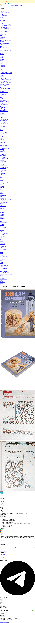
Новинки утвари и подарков (4, 32)
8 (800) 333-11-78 (2, 11)
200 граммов (2, 212)
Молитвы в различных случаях (4, 43)
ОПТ (0, 18)
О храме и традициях (3, 68)
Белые (1, 189)
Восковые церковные (3, 206)
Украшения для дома (3, 252)
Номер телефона (2, 613)
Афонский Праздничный (3, 216)
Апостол (1, 38)
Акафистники (2, 89)
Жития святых (2, 58)
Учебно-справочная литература (4, 83)
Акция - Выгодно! (2, 26)
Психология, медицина (3, 81)
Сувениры (1, 251)
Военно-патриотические (3, 99)
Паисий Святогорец (3, 154)
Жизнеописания (2, 65)
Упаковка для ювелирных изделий (5, 226)
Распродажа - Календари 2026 (4, 28)
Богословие (1, 56)
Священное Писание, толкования (5, 273)
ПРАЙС (1, 280)
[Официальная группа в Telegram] (17, 595)
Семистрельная (2, 139)
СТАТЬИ (1, 22)
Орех (0, 191)
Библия (1, 35)
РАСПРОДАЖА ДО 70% (3, 15)
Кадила (1, 176)
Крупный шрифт (2, 113)
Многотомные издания (3, 106)
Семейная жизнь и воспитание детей (5, 79)
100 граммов (2, 210)
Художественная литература (4, 123)
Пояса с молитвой (2, 204)
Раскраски (1, 129)
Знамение (1, 138)
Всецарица (1, 140)
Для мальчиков (2, 196)
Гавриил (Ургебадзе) (3, 100)
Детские (1, 95)
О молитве (1, 44)
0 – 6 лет (1, 116)
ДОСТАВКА (2, 16)
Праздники (1, 69)
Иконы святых (2, 149)
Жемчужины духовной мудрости (5, 101)
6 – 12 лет (1, 117)
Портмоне (1, 240)
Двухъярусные (2, 186)
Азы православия (2, 66)
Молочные (1, 190)
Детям (1, 250)
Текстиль (1, 177)
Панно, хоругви (2, 173)
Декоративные (2, 208)
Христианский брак (3, 80)
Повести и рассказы (3, 122)
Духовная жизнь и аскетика (4, 90)
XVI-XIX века (2, 62)
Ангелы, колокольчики (3, 249)
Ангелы (1, 229)
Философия (1, 57)
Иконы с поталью (2, 166)
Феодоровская (2, 144)
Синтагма (3, 497)
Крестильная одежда (3, 194)
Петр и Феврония (2, 157)
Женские (1, 239)
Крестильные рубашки (3, 197)
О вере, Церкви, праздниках (4, 119)
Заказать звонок (2, 616)
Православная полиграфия (4, 233)
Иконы (1, 260)
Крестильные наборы (3, 195)
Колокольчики (2, 230)
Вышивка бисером (2, 244)
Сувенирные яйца (2, 232)
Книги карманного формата (4, 96)
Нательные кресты (2, 223)
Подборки (1, 98)
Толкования (1, 55)
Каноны (1, 42)
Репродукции (2, 76)
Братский (1, 217)
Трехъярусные (2, 187)
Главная (1, 284)
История (1, 77)
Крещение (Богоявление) (3, 254)
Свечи (1, 205)
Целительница (2, 147)
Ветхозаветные (2, 59)
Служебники (2, 51)
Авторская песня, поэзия (3, 268)
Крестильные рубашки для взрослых (5, 201)
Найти (10, 24)
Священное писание (3, 34)
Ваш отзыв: (1, 543)
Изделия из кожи (2, 236)
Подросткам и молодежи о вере (4, 104)
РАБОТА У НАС (2, 20)
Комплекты (1, 97)
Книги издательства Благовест (4, 84)
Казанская (1, 135)
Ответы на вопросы (3, 94)
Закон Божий (2, 39)
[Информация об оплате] (17, 531)
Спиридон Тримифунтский (4, 150)
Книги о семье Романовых (4, 109)
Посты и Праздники (3, 93)
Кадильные (1, 207)
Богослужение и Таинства (4, 92)
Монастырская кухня (3, 110)
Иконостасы (2, 188)
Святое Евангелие (2, 37)
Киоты (1, 220)
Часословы (1, 53)
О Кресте (1, 103)
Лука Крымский (2, 153)
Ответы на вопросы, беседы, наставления (6, 72)
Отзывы (1, 540)
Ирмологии (1, 45)
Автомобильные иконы (3, 172)
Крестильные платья (3, 198)
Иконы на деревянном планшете (4, 163)
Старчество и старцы (3, 107)
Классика (1, 130)
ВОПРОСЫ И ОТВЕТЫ (3, 17)
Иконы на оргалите (3, 169)
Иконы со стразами (3, 168)
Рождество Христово (3, 247)
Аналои (1, 175)
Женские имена (2, 160)
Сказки (1, 127)
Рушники (1, 203)
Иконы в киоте (2, 164)
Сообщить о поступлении (2, 515)
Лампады (1, 180)
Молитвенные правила (3, 47)
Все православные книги (3, 33)
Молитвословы (2, 41)
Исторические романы (3, 108)
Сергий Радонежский (3, 151)
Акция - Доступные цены (3, 27)
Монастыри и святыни (3, 271)
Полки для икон (2, 183)
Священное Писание (3, 85)
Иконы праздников (3, 161)
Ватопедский (2, 215)
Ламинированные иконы (3, 165)
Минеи (1, 46)
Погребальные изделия (3, 202)
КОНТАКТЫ (1, 281)
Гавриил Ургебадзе (3, 155)
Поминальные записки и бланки (4, 182)
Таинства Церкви (2, 70)
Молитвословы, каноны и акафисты (5, 40)
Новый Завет (2, 36)
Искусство (1, 75)
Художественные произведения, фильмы (6, 274)
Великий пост (2, 255)
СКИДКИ (1, 14)
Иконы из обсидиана (3, 170)
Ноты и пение (2, 54)
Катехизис (1, 71)
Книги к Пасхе (2, 258)
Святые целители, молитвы (4, 111)
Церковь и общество (3, 78)
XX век (1, 63)
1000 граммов (2, 211)
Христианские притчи (3, 74)
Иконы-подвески (2, 224)
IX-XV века (1, 61)
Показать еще (2, 527)
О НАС (1, 21)
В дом (1, 178)
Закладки (1, 237)
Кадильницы (2, 179)
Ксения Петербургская (3, 156)
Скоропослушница (2, 142)
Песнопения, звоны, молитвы (4, 272)
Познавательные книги (3, 128)
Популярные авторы (3, 114)
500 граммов (2, 214)
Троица (1, 264)
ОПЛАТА (1, 277)
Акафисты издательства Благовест (5, 88)
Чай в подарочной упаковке (4, 242)
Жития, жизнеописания (3, 120)
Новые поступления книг (3, 31)
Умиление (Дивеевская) (3, 145)
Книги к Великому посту (3, 256)
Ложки (1, 231)
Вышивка (1, 263)
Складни (1, 171)
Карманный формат (3, 112)
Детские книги (2, 125)
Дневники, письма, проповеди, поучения (6, 73)
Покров (1, 141)
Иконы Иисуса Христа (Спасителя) (5, 133)
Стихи (1, 121)
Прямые (1, 184)
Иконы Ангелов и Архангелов (4, 148)
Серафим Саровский (3, 152)
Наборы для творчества (3, 235)
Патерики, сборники (3, 64)
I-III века (1, 60)
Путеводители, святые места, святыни (5, 82)
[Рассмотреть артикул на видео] (1, 492)
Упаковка (1, 253)
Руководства (2, 49)
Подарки (1, 248)
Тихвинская (2, 137)
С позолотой (2, 225)
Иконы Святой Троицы (3, 132)
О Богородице (2, 102)
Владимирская (2, 134)
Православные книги (3, 115)
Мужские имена (2, 159)
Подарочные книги (3, 227)
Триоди (1, 52)
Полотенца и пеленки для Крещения (5, 199)
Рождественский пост (3, 246)
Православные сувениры (3, 228)
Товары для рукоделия (3, 243)
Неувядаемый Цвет (3, 146)
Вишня (1, 192)
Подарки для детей (3, 234)
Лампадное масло (2, 218)
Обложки (1, 241)
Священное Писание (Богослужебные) (5, 50)
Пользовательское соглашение (4, 596)
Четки (1, 221)
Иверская (1, 136)
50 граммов (1, 213)
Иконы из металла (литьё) (4, 167)
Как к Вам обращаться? (3, 612)
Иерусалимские (2, 209)
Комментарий (2, 615)
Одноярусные (2, 185)
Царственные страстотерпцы (4, 158)
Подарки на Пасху (2, 259)
